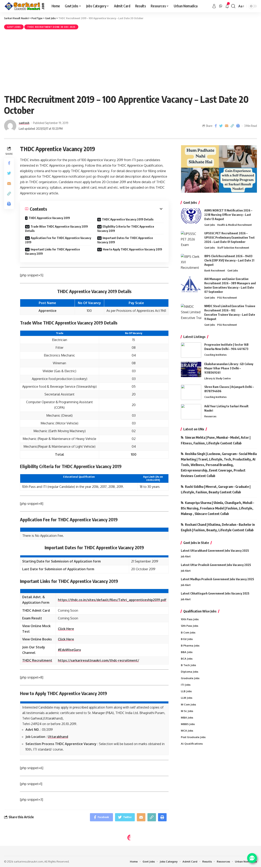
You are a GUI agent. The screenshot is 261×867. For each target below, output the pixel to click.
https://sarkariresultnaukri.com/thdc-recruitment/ (98, 660)
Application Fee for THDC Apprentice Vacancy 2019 (58, 240)
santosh (24, 123)
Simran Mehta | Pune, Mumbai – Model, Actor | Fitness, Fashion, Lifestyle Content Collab (215, 440)
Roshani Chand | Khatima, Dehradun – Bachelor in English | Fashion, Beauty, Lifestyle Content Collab (218, 527)
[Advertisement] (130, 61)
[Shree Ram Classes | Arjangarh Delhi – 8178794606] (191, 392)
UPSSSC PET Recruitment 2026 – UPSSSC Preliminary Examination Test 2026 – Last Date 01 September (229, 237)
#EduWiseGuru (69, 650)
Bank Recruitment (214, 270)
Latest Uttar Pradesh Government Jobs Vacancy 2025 (216, 565)
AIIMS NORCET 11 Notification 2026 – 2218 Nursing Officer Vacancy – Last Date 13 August (228, 215)
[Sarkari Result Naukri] (24, 6)
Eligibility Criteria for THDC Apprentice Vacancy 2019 (125, 229)
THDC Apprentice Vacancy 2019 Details (128, 219)
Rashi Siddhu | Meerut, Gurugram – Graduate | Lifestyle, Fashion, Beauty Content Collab (215, 489)
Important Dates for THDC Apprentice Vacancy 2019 (125, 240)
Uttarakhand (58, 737)
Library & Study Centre (217, 378)
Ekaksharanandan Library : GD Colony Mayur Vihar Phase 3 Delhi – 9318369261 (228, 368)
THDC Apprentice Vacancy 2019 (49, 218)
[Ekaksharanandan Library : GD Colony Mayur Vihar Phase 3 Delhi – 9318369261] (191, 369)
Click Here (66, 629)
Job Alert (186, 556)
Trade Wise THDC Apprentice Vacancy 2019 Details (56, 229)
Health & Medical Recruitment (234, 224)
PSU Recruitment (227, 297)
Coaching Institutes (215, 354)
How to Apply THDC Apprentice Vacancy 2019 (132, 249)
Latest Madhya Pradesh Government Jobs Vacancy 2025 (217, 579)
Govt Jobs (14, 27)
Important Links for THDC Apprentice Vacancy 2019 (52, 251)
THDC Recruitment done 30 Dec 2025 (51, 27)
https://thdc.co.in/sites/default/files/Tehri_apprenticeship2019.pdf (112, 600)
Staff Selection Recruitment (233, 247)
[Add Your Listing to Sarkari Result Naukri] (191, 411)
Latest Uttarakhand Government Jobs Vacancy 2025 (215, 550)
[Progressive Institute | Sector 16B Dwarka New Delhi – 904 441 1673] (191, 350)
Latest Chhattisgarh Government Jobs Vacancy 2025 (215, 593)
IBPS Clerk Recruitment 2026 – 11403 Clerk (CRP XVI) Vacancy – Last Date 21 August (229, 260)
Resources (210, 416)
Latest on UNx (193, 429)
